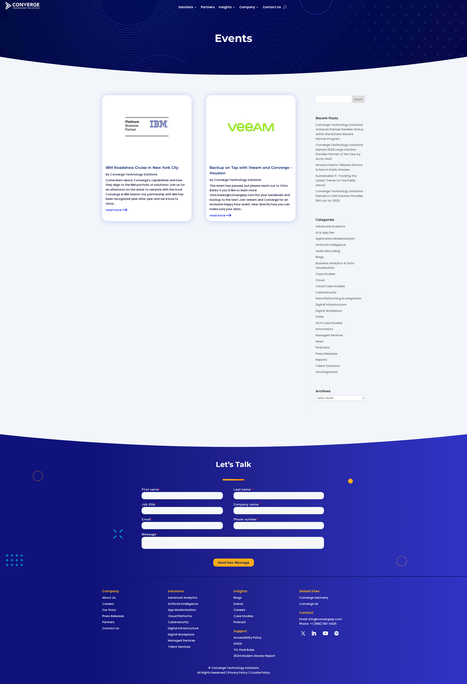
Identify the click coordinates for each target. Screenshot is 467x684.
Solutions (185, 7)
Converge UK (308, 604)
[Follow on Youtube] (325, 633)
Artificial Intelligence (183, 604)
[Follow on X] (303, 633)
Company (247, 7)
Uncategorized (326, 372)
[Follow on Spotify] (336, 633)
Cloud (320, 280)
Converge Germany (313, 598)
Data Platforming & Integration (338, 298)
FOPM (320, 317)
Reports (321, 360)
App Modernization (182, 610)
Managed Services (329, 335)
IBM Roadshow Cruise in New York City (142, 167)
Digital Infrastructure (331, 305)
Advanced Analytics (330, 226)
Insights (225, 7)
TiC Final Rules (244, 650)
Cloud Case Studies (330, 286)
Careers (108, 604)
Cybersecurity (326, 292)
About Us (109, 598)
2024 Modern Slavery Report (254, 656)
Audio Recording (328, 251)
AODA (238, 644)
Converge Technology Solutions (133, 174)
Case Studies (325, 274)
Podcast (240, 622)
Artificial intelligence (331, 245)
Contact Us (272, 7)
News (319, 341)
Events (238, 604)
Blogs (320, 257)
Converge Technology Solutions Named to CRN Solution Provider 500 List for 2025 (339, 196)
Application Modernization (335, 239)
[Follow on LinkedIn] (314, 633)
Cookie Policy (260, 673)
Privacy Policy (238, 673)
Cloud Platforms (180, 616)
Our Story (109, 610)
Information (324, 329)
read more (113, 210)
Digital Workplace (329, 311)
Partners (208, 7)
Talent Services (179, 647)
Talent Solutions (328, 366)
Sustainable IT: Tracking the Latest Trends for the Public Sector (336, 180)
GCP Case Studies (329, 323)
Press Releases (326, 354)
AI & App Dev (325, 232)
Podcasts (323, 347)
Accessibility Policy (247, 637)
